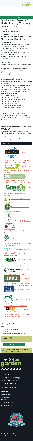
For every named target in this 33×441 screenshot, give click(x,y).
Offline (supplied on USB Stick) (15, 333)
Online (7, 332)
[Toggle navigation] (3, 3)
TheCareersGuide (6, 394)
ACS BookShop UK (7, 405)
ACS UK (3, 400)
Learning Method (13, 329)
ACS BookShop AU (7, 403)
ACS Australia (5, 397)
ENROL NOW (16, 17)
